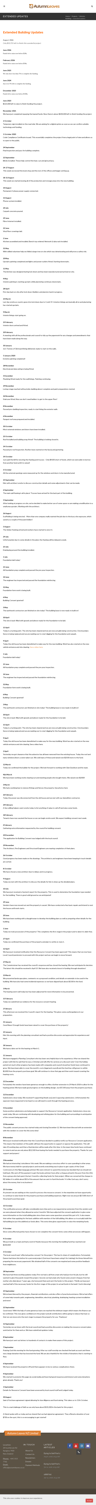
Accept (89, 1500)
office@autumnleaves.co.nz (13, 1467)
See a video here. (36, 647)
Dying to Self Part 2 (52, 1453)
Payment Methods (32, 1465)
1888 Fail (47, 1474)
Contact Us (29, 1454)
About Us (29, 1450)
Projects (74, 16)
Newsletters (30, 1458)
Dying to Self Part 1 (52, 1464)
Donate (28, 1461)
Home (68, 16)
